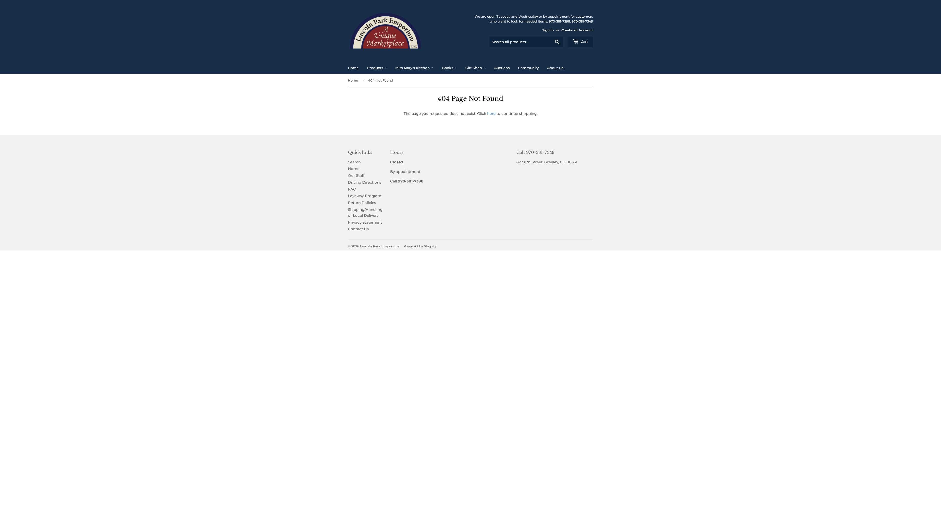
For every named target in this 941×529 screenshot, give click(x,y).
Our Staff (356, 175)
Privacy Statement (365, 222)
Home (353, 68)
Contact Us (358, 229)
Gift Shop (474, 68)
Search (354, 162)
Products (375, 68)
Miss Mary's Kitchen (413, 68)
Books (448, 68)
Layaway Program (364, 195)
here (491, 113)
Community (528, 68)
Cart (584, 41)
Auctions (502, 68)
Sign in (548, 30)
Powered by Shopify (420, 246)
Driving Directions (364, 182)
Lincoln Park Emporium (379, 246)
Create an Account (577, 30)
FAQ (352, 189)
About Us (555, 68)
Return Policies (362, 202)
